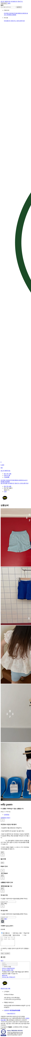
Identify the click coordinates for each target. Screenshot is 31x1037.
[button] (9, 3)
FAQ (23, 20)
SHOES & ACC (23, 480)
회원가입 (7, 1)
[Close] (2, 820)
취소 (2, 903)
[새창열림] (5, 987)
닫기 (2, 852)
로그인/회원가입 (5, 470)
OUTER (6, 13)
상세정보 (6, 814)
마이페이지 (14, 1)
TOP (10, 13)
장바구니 (20, 1)
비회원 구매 (9, 970)
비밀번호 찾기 (11, 968)
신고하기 (7, 953)
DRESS (20, 13)
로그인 (3, 1)
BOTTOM (15, 13)
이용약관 (6, 1010)
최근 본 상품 (7, 486)
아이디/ (4, 968)
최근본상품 (4, 483)
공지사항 (19, 20)
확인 (5, 919)
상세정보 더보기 (5, 817)
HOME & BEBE (11, 14)
